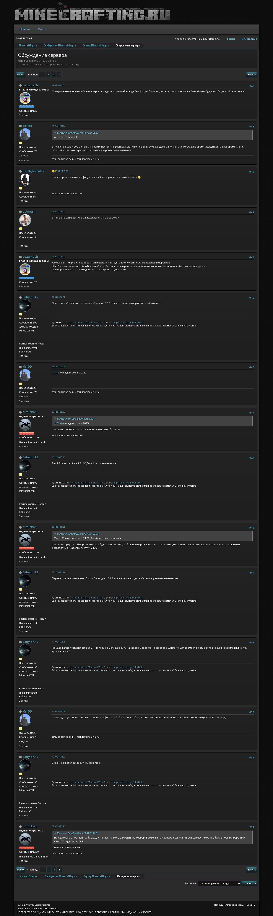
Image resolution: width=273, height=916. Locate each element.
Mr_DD (27, 126)
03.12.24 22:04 (58, 366)
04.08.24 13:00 (58, 211)
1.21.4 (55, 372)
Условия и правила (235, 904)
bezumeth (30, 85)
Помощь (218, 904)
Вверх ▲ (251, 904)
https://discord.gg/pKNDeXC (128, 322)
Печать (251, 74)
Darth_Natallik (33, 171)
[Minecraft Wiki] (20, 339)
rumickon (29, 412)
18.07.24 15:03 (61, 171)
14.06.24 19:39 (58, 125)
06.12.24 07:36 (58, 457)
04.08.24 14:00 (58, 256)
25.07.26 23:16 (58, 826)
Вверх (20, 869)
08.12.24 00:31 (58, 526)
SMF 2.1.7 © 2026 (25, 905)
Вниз (20, 74)
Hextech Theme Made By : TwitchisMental (37, 908)
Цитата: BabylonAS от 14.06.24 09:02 (78, 132)
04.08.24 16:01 (58, 297)
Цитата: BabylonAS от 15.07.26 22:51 (78, 833)
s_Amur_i (29, 212)
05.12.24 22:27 (58, 411)
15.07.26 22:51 (58, 641)
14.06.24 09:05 (58, 85)
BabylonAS (30, 297)
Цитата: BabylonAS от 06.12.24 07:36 (78, 533)
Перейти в (190, 883)
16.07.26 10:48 (58, 711)
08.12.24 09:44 (58, 572)
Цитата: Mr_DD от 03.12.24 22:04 (75, 418)
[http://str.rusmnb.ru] (20, 241)
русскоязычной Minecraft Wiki (86, 322)
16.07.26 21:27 (58, 756)
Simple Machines (42, 905)
